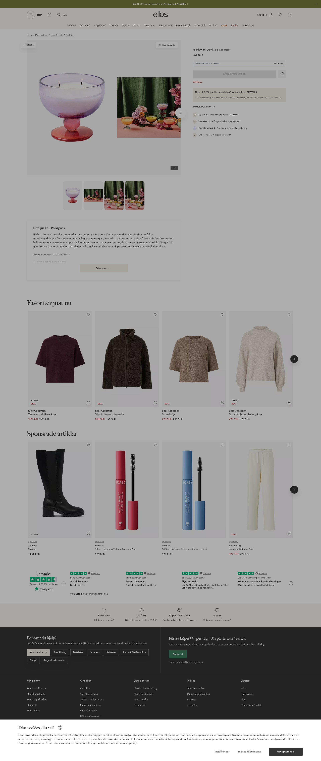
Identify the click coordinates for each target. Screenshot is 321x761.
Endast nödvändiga (249, 751)
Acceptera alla (286, 751)
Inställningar (222, 751)
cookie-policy (128, 742)
